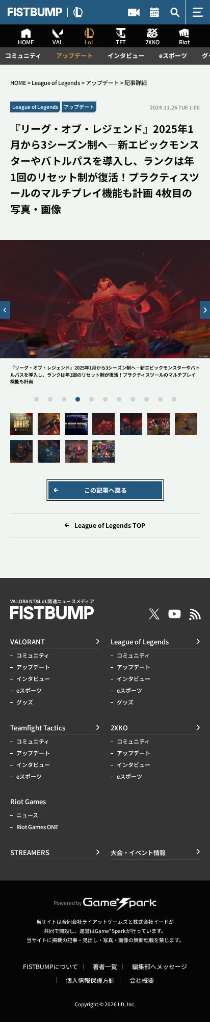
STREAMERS (133, 12)
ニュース (27, 815)
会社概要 (141, 980)
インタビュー (126, 55)
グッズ (24, 702)
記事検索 (175, 12)
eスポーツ (173, 55)
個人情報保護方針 (90, 980)
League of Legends (56, 83)
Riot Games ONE (37, 827)
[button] (5, 310)
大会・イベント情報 (154, 12)
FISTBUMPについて (50, 966)
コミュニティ (23, 55)
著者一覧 (105, 966)
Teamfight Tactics (37, 727)
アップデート (74, 55)
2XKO (119, 727)
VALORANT (27, 641)
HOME (18, 83)
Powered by (68, 902)
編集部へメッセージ (159, 966)
